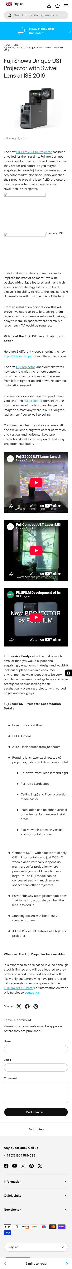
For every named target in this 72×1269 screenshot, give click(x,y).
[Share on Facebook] (27, 1006)
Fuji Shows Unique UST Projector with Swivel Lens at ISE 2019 (34, 48)
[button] (57, 6)
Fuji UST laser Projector (20, 356)
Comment (10, 1078)
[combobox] (36, 15)
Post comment (36, 1112)
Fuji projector (25, 367)
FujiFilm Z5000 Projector (34, 152)
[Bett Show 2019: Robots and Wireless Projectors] (5, 1263)
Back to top (36, 1129)
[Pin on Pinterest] (35, 1006)
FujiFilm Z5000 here (18, 988)
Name (7, 1041)
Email (7, 1059)
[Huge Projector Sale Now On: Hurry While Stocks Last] (66, 1263)
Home (7, 45)
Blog (16, 45)
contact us (32, 992)
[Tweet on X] (19, 1006)
